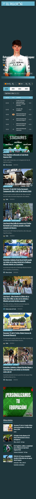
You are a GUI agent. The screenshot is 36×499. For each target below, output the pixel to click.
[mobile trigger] (4, 3)
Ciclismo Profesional (10, 149)
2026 (6, 89)
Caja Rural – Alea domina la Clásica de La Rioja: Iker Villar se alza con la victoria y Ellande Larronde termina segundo (16, 298)
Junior (15, 431)
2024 (19, 89)
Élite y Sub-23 (22, 149)
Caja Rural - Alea (7, 60)
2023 (26, 89)
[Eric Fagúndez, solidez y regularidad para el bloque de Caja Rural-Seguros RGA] (7, 448)
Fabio (7, 199)
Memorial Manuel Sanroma (21, 129)
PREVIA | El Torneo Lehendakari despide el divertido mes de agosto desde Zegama (23, 458)
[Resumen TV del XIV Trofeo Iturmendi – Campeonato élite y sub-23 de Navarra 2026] (18, 178)
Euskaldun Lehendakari (19, 465)
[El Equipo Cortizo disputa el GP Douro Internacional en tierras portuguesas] (7, 438)
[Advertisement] (18, 20)
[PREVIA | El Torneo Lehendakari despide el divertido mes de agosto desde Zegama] (7, 458)
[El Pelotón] (15, 4)
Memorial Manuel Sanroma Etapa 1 (21, 124)
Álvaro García (9, 165)
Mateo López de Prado (11, 309)
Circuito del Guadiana (19, 109)
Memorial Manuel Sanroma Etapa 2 (21, 119)
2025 (13, 89)
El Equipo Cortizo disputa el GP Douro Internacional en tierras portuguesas (22, 437)
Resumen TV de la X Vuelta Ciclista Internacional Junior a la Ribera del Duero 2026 (23, 427)
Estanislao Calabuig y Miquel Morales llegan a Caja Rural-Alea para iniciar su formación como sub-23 (17, 369)
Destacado (7, 220)
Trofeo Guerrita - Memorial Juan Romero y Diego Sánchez (20, 103)
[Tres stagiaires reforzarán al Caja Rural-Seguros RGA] (18, 143)
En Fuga (6, 152)
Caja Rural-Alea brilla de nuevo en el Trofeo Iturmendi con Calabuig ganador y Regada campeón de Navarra (17, 225)
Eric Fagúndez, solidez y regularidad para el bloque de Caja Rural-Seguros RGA (23, 448)
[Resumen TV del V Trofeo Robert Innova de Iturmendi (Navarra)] (18, 322)
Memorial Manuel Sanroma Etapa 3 (21, 114)
